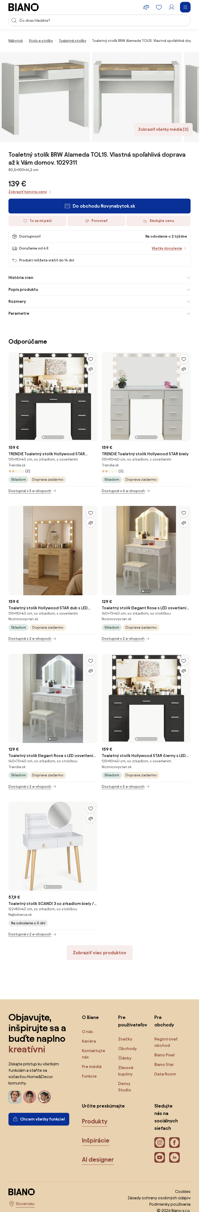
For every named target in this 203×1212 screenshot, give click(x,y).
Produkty (95, 1121)
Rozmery (17, 301)
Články (124, 1058)
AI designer (98, 1159)
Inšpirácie (95, 1140)
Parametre (18, 313)
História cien (20, 277)
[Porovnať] (90, 369)
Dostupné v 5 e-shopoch (29, 491)
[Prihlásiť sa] (171, 7)
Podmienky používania (170, 1204)
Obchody (127, 1048)
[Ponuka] (185, 7)
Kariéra (89, 1041)
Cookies (183, 1191)
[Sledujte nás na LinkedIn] (174, 1157)
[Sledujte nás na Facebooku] (174, 1142)
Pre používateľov (131, 1021)
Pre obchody (164, 1021)
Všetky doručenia (167, 248)
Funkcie (89, 1076)
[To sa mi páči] (90, 359)
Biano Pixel (164, 1055)
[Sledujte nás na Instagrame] (159, 1142)
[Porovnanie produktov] (146, 7)
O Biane (90, 1017)
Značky (125, 1039)
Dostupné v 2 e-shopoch (29, 639)
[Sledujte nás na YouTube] (159, 1157)
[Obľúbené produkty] (159, 7)
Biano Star (164, 1064)
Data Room (165, 1074)
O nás (87, 1031)
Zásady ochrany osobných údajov (159, 1198)
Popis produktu (23, 289)
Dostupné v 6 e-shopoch (123, 491)
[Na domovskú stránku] (23, 7)
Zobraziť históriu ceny (27, 192)
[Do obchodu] (45, 97)
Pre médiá (92, 1066)
